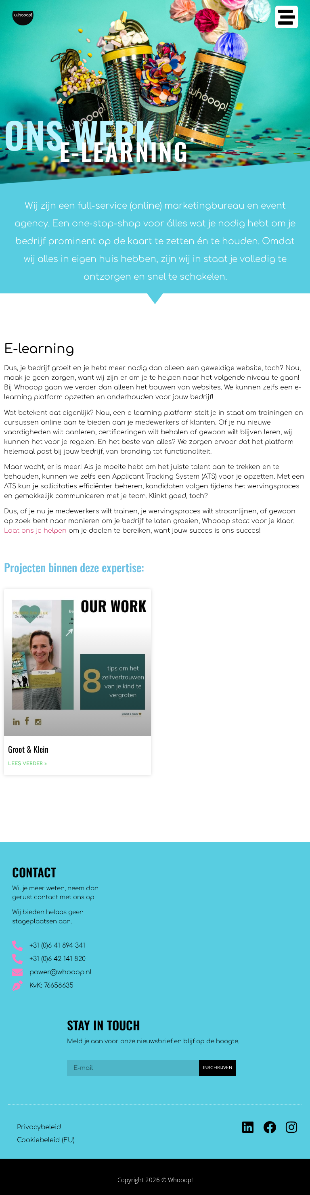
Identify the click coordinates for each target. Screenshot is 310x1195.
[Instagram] (291, 1127)
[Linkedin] (247, 1127)
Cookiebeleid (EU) (46, 1140)
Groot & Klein (28, 749)
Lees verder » (27, 763)
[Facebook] (269, 1127)
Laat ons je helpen (35, 530)
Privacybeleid (39, 1127)
